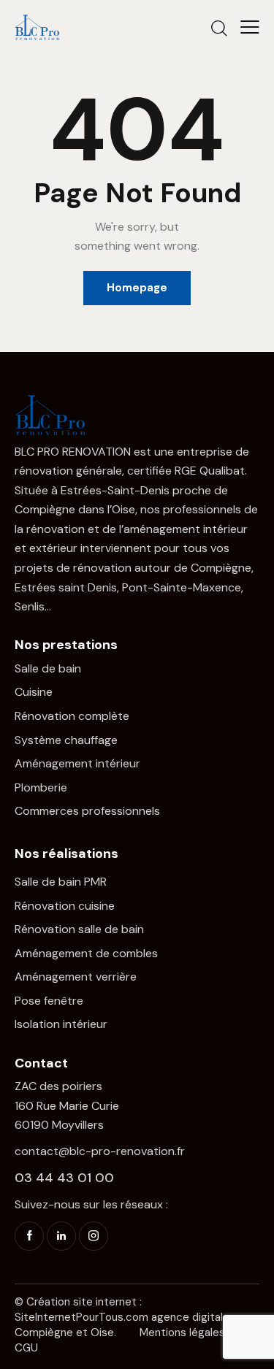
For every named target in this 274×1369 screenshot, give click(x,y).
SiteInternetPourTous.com (81, 1317)
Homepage (137, 287)
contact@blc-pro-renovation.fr (100, 1151)
